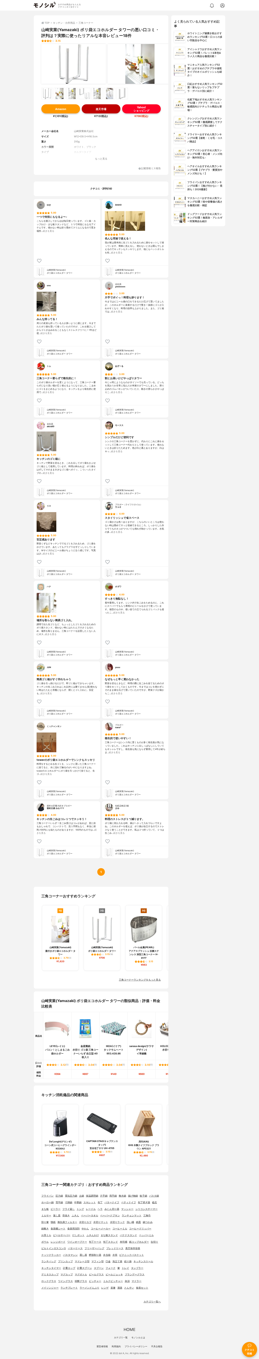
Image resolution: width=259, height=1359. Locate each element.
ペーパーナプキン (110, 1215)
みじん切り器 (111, 1209)
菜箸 (113, 1287)
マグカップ (66, 1274)
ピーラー (55, 1209)
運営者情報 (102, 1346)
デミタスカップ (50, 1274)
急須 (127, 1281)
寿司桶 (123, 1241)
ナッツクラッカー (51, 1255)
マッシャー (127, 1209)
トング (80, 1209)
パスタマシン (70, 1255)
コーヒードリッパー (140, 1228)
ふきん (75, 1215)
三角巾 (147, 1215)
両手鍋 (113, 1195)
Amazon (60, 109)
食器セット (142, 1287)
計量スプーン (84, 1268)
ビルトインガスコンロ (53, 1248)
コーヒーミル (119, 1228)
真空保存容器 (132, 1248)
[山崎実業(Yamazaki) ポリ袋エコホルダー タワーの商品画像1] (73, 64)
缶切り (154, 1241)
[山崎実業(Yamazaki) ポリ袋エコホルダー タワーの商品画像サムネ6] (109, 93)
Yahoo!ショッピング (141, 109)
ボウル (45, 1241)
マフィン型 (97, 1261)
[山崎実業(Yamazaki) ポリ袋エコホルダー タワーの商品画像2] (140, 64)
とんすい (129, 1287)
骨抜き (66, 1215)
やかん (85, 1228)
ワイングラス (65, 1281)
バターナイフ (111, 1202)
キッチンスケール (143, 1261)
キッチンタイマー (51, 1268)
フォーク (110, 1268)
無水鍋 (122, 1195)
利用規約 (116, 1346)
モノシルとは (138, 1337)
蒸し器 (83, 1255)
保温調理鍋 (92, 1195)
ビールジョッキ (114, 1274)
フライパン (47, 1195)
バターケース (75, 1248)
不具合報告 (156, 1346)
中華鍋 (78, 1202)
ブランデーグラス (134, 1274)
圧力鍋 (59, 1195)
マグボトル (81, 1274)
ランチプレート (69, 1287)
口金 (108, 1261)
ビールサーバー (61, 1235)
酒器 (119, 1287)
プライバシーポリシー (136, 1346)
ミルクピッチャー (113, 1281)
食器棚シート (58, 1228)
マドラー (136, 1281)
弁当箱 (107, 1255)
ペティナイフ (128, 1202)
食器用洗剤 (73, 1228)
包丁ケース (95, 1241)
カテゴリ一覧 (121, 1337)
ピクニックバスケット (131, 1255)
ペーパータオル (89, 1215)
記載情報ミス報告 (151, 168)
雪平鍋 (59, 1202)
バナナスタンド (128, 1235)
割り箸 (45, 1222)
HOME (129, 1329)
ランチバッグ (48, 1261)
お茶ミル (46, 1235)
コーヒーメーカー (101, 1228)
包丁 (100, 1202)
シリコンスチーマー (146, 1209)
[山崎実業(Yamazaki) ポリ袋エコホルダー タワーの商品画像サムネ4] (84, 93)
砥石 (154, 1202)
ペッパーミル (146, 1235)
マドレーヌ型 (82, 1261)
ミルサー (46, 1215)
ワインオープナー (77, 1241)
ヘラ (100, 1209)
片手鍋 (104, 1195)
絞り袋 (128, 1261)
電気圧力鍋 (71, 1195)
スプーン (99, 1268)
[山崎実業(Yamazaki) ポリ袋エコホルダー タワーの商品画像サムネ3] (72, 93)
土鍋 (81, 1195)
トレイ (125, 1268)
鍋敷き (45, 1228)
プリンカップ (65, 1261)
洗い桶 (130, 1222)
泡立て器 (117, 1261)
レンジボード (58, 1241)
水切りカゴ (85, 1222)
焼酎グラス (81, 1281)
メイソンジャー (50, 1287)
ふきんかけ (92, 1235)
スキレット (89, 1202)
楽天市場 (101, 109)
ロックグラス (48, 1281)
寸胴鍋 (68, 1202)
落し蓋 (56, 1215)
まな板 (45, 1209)
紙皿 (138, 1222)
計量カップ (69, 1268)
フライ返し (68, 1209)
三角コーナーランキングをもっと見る (140, 979)
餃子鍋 (143, 1195)
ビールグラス (96, 1274)
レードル (91, 1209)
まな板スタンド (109, 1235)
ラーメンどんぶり (89, 1287)
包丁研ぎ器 (144, 1202)
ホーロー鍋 (47, 1202)
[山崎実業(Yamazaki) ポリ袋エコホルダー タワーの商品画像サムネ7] (122, 93)
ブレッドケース (114, 1248)
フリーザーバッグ (94, 1248)
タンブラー (137, 1268)
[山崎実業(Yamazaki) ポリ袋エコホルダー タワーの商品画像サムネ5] (97, 93)
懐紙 (53, 1222)
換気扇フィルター (67, 1222)
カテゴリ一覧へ (152, 1301)
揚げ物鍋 (133, 1195)
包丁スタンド (110, 1241)
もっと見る (101, 158)
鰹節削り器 (95, 1255)
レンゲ (105, 1287)
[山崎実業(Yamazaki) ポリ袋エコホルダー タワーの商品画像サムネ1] (47, 93)
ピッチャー (95, 1281)
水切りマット (100, 1222)
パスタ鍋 (154, 1195)
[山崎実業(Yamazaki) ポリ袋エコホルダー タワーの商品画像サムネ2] (59, 93)
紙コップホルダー (139, 1241)
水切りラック (117, 1222)
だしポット (78, 1235)
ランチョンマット (131, 1215)
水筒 (114, 1255)
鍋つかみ (148, 1222)
